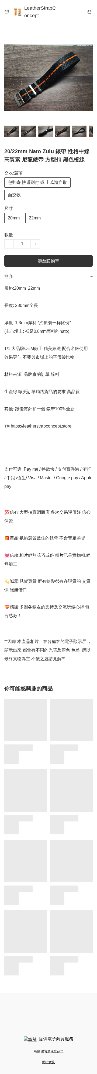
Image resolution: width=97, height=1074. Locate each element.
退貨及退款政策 (52, 1051)
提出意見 (48, 1062)
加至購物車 (48, 260)
